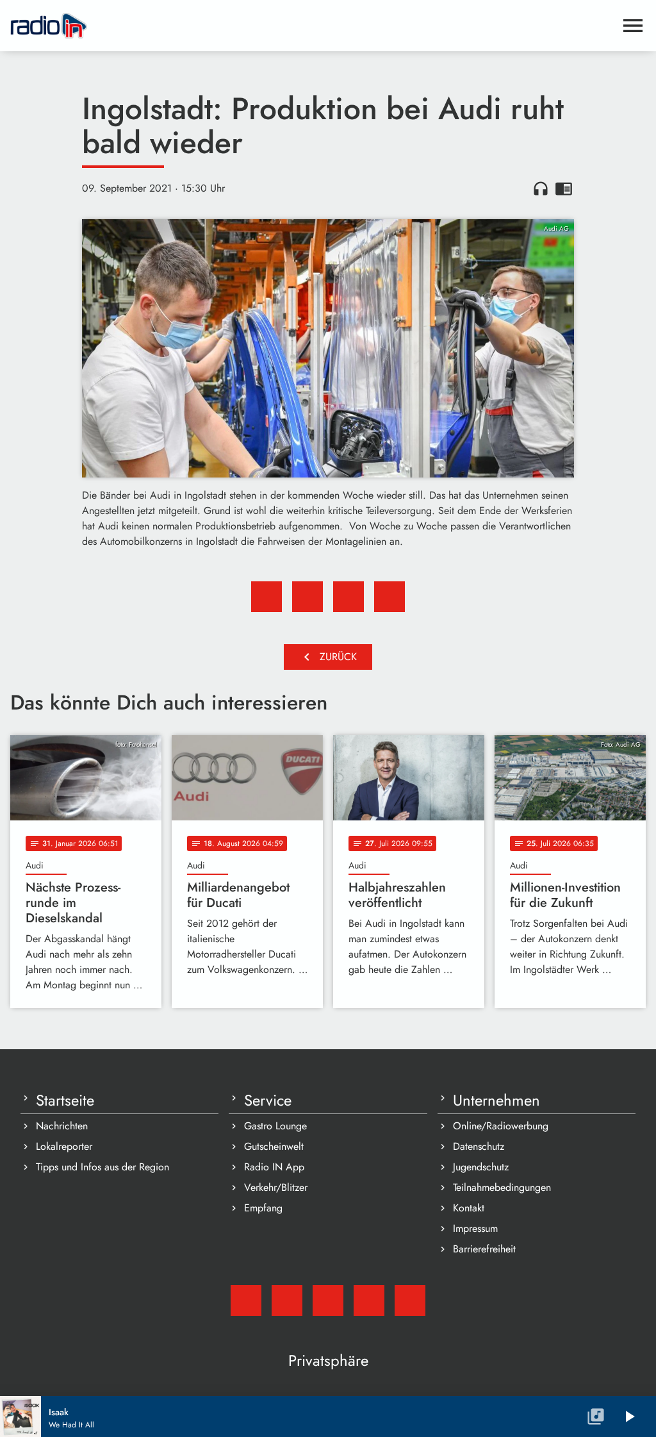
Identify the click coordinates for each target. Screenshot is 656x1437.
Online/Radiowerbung (500, 1125)
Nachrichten (62, 1125)
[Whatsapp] (369, 1300)
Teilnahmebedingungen (502, 1187)
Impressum (475, 1228)
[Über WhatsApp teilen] (348, 596)
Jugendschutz (481, 1166)
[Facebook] (287, 1300)
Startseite (65, 1100)
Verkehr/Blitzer (276, 1187)
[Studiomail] (246, 1300)
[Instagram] (328, 1300)
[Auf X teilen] (307, 596)
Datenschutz (478, 1146)
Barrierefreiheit (484, 1249)
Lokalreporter (64, 1146)
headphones (541, 188)
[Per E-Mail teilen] (389, 596)
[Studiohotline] (410, 1300)
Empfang (263, 1207)
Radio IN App (274, 1166)
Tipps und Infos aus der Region (102, 1166)
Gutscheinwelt (274, 1146)
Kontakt (468, 1207)
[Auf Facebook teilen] (266, 596)
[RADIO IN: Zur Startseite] (312, 25)
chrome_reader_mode (564, 188)
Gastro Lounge (275, 1125)
